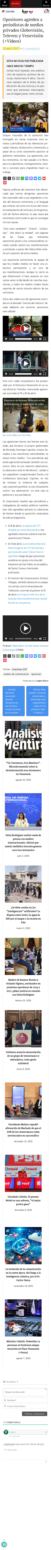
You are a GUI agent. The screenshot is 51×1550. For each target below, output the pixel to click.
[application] (25, 329)
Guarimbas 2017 (19, 669)
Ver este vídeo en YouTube (17, 435)
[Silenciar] (40, 339)
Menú (4, 5)
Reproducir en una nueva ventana (30, 645)
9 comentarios (31, 48)
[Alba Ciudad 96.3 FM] (25, 11)
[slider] (23, 339)
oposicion (36, 674)
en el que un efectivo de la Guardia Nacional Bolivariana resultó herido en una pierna (27, 598)
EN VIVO (15, 3)
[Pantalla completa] (44, 339)
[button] (25, 328)
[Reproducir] (6, 339)
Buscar (46, 5)
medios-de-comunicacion (16, 674)
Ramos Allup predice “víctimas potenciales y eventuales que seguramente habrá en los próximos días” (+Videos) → (37, 701)
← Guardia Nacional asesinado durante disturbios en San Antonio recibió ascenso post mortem (13, 701)
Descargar (9, 649)
